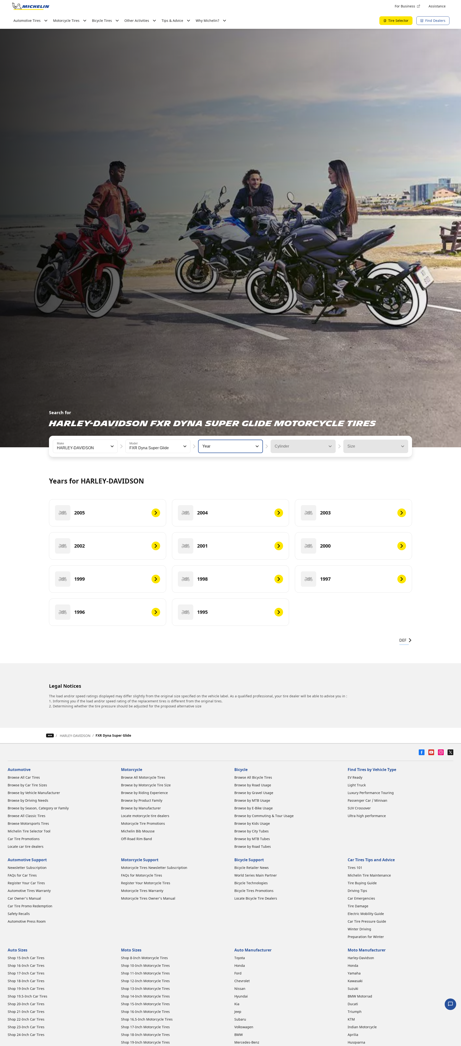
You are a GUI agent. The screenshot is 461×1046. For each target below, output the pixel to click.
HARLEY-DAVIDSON (75, 735)
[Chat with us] (450, 1004)
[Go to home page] (31, 6)
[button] (112, 446)
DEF (402, 640)
